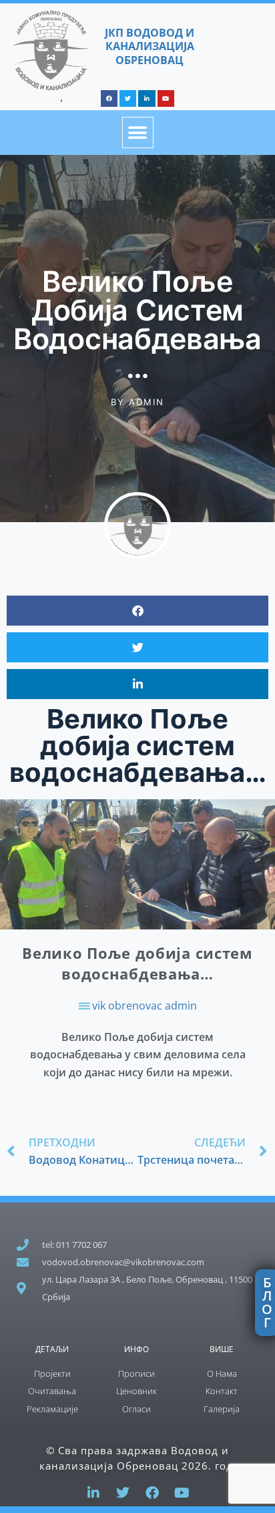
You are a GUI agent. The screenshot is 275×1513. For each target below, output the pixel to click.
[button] (138, 132)
